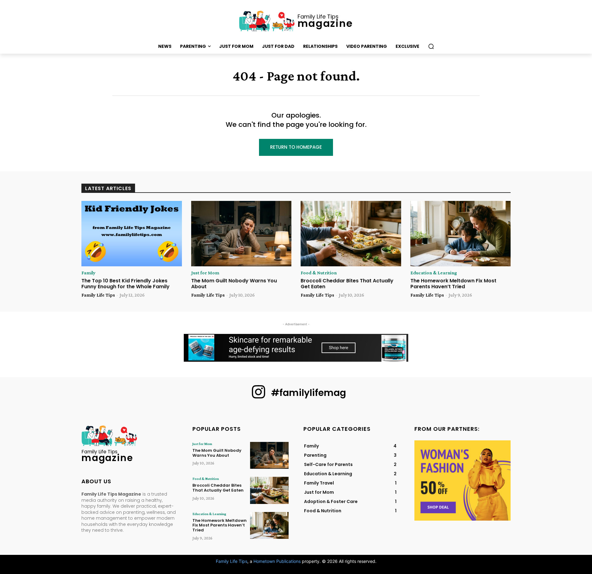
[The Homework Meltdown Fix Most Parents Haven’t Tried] (460, 233)
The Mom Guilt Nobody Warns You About (234, 283)
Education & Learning (433, 272)
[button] (431, 46)
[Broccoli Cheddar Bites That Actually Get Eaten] (351, 233)
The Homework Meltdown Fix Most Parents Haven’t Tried (453, 283)
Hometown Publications (277, 561)
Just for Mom (205, 272)
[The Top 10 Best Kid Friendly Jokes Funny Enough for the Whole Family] (131, 233)
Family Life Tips (98, 294)
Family (88, 272)
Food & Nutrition (319, 272)
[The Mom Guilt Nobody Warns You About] (241, 233)
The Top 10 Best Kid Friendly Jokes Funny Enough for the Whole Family (125, 283)
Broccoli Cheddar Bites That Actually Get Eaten (347, 283)
